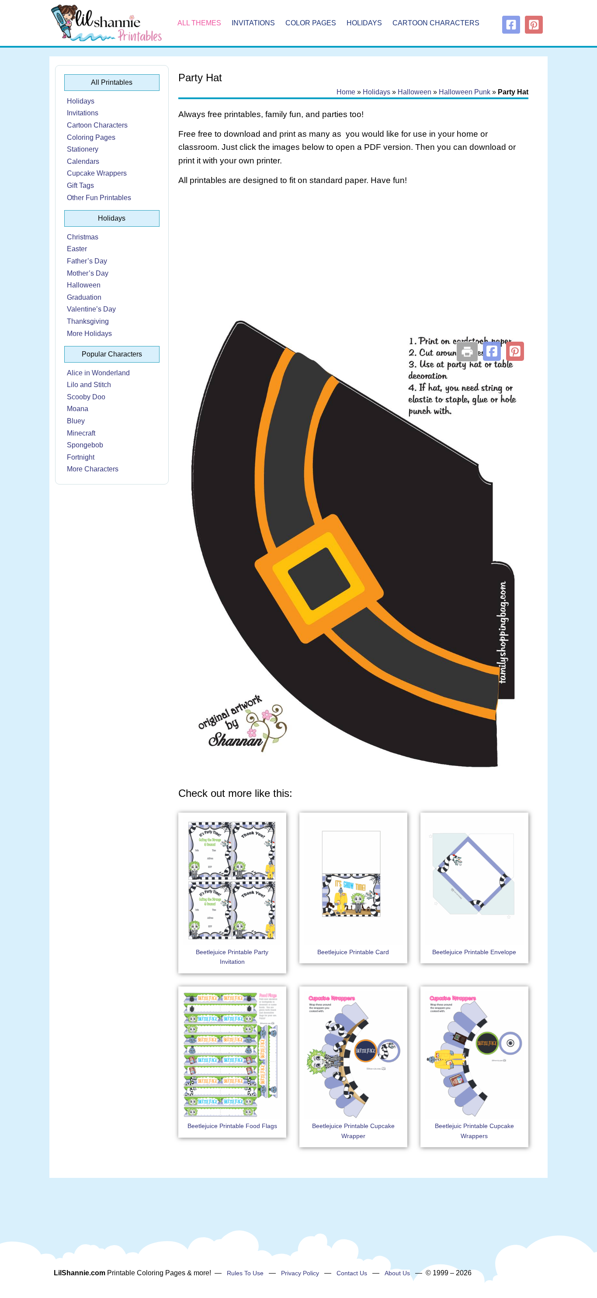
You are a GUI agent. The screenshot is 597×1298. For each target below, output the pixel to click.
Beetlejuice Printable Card (353, 951)
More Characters (92, 469)
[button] (492, 351)
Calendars (83, 161)
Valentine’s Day (91, 309)
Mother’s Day (87, 273)
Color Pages (310, 23)
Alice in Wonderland (98, 373)
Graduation (84, 297)
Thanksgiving (88, 321)
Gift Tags (80, 185)
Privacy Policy (300, 1273)
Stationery (82, 149)
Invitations (253, 23)
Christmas (82, 237)
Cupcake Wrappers (97, 173)
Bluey (76, 421)
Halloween (84, 285)
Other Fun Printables (99, 197)
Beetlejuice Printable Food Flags (232, 1125)
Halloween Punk (464, 92)
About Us (397, 1273)
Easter (77, 249)
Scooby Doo (86, 397)
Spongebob (85, 445)
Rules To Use (245, 1273)
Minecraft (81, 433)
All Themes (199, 23)
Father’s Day (87, 261)
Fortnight (80, 457)
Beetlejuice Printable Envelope (474, 951)
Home (346, 92)
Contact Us (352, 1273)
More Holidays (89, 333)
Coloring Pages (91, 137)
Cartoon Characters (435, 23)
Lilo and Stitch (89, 384)
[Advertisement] (353, 263)
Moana (77, 408)
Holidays (364, 23)
